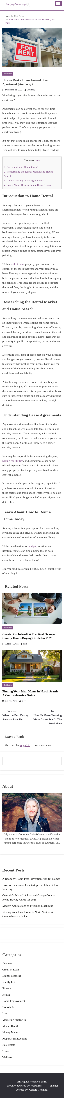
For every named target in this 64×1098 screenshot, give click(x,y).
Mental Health (10, 1026)
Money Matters (11, 1032)
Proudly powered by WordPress (25, 1085)
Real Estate (8, 74)
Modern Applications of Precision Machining (27, 905)
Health (6, 994)
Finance (6, 988)
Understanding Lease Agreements (24, 180)
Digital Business (11, 975)
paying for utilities (12, 460)
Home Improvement (13, 1000)
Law (4, 1013)
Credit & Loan (10, 969)
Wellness (7, 1057)
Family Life (9, 982)
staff (25, 644)
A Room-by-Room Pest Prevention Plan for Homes (31, 878)
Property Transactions (14, 1038)
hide (37, 160)
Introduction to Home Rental (21, 167)
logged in (25, 745)
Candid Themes (38, 1089)
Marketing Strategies (14, 1019)
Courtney (31, 90)
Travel (5, 1051)
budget (32, 546)
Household (8, 1007)
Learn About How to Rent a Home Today (27, 185)
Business (7, 963)
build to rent (17, 264)
